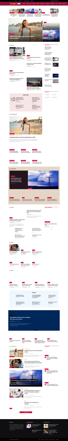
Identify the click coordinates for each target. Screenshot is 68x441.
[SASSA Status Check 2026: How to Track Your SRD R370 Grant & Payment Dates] (52, 366)
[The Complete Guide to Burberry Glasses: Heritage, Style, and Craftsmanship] (29, 230)
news (24, 3)
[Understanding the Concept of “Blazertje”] (29, 237)
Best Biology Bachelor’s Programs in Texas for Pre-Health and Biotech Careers (38, 15)
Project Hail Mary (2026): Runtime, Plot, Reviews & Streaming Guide (36, 152)
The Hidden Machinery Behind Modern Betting (20, 296)
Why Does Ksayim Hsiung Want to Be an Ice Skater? (13, 163)
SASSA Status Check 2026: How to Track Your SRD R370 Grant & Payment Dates (52, 371)
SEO (56, 3)
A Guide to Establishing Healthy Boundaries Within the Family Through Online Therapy (48, 53)
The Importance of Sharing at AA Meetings (46, 15)
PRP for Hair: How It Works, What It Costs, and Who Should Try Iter (25, 265)
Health (37, 3)
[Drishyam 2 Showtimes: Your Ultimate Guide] (29, 431)
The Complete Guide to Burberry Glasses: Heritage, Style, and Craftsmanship (36, 229)
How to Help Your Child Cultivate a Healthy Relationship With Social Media (21, 15)
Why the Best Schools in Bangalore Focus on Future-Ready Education (20, 106)
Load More (25, 412)
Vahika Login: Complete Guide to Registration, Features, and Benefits (34, 88)
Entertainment (12, 12)
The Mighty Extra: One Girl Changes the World (36, 425)
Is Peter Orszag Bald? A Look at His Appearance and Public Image (52, 385)
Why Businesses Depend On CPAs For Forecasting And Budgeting (16, 79)
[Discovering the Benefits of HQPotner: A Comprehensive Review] (53, 194)
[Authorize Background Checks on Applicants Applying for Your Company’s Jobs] (54, 11)
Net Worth (46, 355)
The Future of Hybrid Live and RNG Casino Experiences (52, 296)
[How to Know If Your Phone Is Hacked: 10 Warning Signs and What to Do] (15, 194)
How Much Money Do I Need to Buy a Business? (34, 58)
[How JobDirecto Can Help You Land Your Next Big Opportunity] (56, 59)
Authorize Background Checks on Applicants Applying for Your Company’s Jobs (54, 15)
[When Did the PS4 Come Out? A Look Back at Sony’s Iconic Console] (29, 303)
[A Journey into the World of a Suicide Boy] (56, 86)
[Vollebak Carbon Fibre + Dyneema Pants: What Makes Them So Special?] (17, 213)
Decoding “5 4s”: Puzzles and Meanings (52, 303)
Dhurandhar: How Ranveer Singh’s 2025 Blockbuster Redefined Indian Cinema (25, 163)
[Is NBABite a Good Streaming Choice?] (56, 65)
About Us (16, 0)
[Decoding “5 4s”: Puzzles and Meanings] (45, 303)
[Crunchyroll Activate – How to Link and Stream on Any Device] (37, 158)
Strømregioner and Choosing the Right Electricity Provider (30, 15)
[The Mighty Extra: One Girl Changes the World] (29, 426)
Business (47, 3)
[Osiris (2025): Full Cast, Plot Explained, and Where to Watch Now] (26, 147)
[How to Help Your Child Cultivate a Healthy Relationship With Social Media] (22, 11)
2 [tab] (51, 229)
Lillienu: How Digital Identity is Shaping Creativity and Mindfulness (48, 48)
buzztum (12, 439)
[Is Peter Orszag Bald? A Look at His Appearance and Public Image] (52, 379)
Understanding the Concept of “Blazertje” (36, 235)
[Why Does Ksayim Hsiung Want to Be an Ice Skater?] (14, 158)
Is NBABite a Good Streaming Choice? (48, 64)
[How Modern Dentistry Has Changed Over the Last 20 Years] (47, 320)
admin (28, 90)
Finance (59, 3)
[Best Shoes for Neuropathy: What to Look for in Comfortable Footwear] (37, 247)
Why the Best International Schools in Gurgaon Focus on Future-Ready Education (36, 107)
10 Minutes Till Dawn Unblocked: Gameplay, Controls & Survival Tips (13, 285)
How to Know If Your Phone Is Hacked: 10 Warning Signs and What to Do (14, 200)
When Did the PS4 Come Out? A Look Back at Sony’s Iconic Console (36, 303)
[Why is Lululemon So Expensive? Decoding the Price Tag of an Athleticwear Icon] (11, 237)
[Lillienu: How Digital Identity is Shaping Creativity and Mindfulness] (56, 48)
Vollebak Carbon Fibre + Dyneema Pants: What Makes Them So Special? (17, 220)
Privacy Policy (20, 0)
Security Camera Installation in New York (14, 341)
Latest (23, 197)
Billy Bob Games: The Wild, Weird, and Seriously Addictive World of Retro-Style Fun (27, 285)
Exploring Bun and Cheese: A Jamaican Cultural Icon (48, 69)
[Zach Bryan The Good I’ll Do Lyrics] (56, 81)
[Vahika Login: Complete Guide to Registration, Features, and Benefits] (34, 82)
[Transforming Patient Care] (14, 260)
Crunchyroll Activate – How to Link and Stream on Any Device (37, 163)
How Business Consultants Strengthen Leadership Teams (34, 64)
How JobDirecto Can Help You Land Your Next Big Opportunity (48, 58)
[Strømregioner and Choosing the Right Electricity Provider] (30, 11)
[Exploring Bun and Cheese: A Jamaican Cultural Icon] (56, 70)
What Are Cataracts (35, 264)
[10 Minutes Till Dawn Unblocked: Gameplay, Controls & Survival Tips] (14, 277)
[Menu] (10, 1)
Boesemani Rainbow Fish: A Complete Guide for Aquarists (52, 341)
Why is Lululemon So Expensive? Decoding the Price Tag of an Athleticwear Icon (20, 236)
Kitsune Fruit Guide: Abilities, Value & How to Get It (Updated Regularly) (52, 358)
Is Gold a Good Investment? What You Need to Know (16, 73)
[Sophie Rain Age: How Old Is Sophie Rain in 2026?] (13, 11)
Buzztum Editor (11, 40)
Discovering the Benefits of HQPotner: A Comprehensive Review (52, 200)
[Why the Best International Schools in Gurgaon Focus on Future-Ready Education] (29, 107)
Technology (28, 3)
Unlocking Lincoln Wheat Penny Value (51, 224)
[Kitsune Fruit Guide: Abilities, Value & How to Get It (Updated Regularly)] (52, 352)
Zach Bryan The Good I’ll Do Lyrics (48, 80)
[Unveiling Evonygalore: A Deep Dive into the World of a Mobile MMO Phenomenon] (40, 277)
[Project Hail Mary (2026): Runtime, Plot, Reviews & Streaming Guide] (37, 147)
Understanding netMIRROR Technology (47, 75)
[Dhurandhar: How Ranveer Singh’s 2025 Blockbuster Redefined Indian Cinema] (26, 158)
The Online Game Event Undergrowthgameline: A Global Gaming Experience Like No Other (20, 303)
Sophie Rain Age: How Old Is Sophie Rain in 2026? (13, 15)
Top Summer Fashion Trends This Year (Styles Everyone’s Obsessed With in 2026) (34, 211)
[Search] (58, 1)
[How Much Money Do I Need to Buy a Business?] (34, 51)
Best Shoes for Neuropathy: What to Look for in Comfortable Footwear (37, 252)
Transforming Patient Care (14, 264)
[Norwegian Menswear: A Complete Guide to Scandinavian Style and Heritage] (11, 230)
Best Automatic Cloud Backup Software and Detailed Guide (40, 200)
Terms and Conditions (26, 0)
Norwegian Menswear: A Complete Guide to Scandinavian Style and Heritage (19, 230)
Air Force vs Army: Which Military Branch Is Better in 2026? (27, 341)
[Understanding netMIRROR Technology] (56, 76)
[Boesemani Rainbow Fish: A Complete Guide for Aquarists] (53, 335)
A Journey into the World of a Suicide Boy (48, 86)
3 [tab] (52, 229)
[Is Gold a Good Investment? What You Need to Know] (17, 66)
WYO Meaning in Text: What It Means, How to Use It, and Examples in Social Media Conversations (36, 99)
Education (42, 3)
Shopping (52, 3)
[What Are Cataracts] (37, 260)
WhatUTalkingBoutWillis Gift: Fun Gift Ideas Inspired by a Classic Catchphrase (14, 152)
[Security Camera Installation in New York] (15, 335)
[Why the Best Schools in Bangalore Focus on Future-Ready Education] (13, 107)
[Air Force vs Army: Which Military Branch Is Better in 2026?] (27, 335)
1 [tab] (50, 229)
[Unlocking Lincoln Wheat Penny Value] (52, 216)
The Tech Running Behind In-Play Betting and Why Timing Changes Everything (36, 296)
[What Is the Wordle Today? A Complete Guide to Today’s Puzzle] (53, 277)
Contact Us (31, 0)
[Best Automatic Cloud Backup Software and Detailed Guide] (40, 194)
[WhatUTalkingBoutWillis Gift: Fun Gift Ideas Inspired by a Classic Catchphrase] (14, 147)
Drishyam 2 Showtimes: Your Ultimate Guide (36, 431)
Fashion (11, 217)
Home (13, 0)
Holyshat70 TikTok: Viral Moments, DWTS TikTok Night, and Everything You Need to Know (40, 341)
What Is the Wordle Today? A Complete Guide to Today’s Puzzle (53, 285)
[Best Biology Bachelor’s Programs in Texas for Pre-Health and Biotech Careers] (38, 11)
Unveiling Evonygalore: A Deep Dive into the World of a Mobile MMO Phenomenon (40, 285)
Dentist (11, 315)
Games (64, 3)
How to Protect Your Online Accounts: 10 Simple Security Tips (27, 200)
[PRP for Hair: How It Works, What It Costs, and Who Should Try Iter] (26, 260)
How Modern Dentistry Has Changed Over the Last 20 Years (20, 318)
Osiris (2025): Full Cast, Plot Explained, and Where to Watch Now (25, 152)
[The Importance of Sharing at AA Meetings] (46, 11)
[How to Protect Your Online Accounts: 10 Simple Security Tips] (27, 194)
